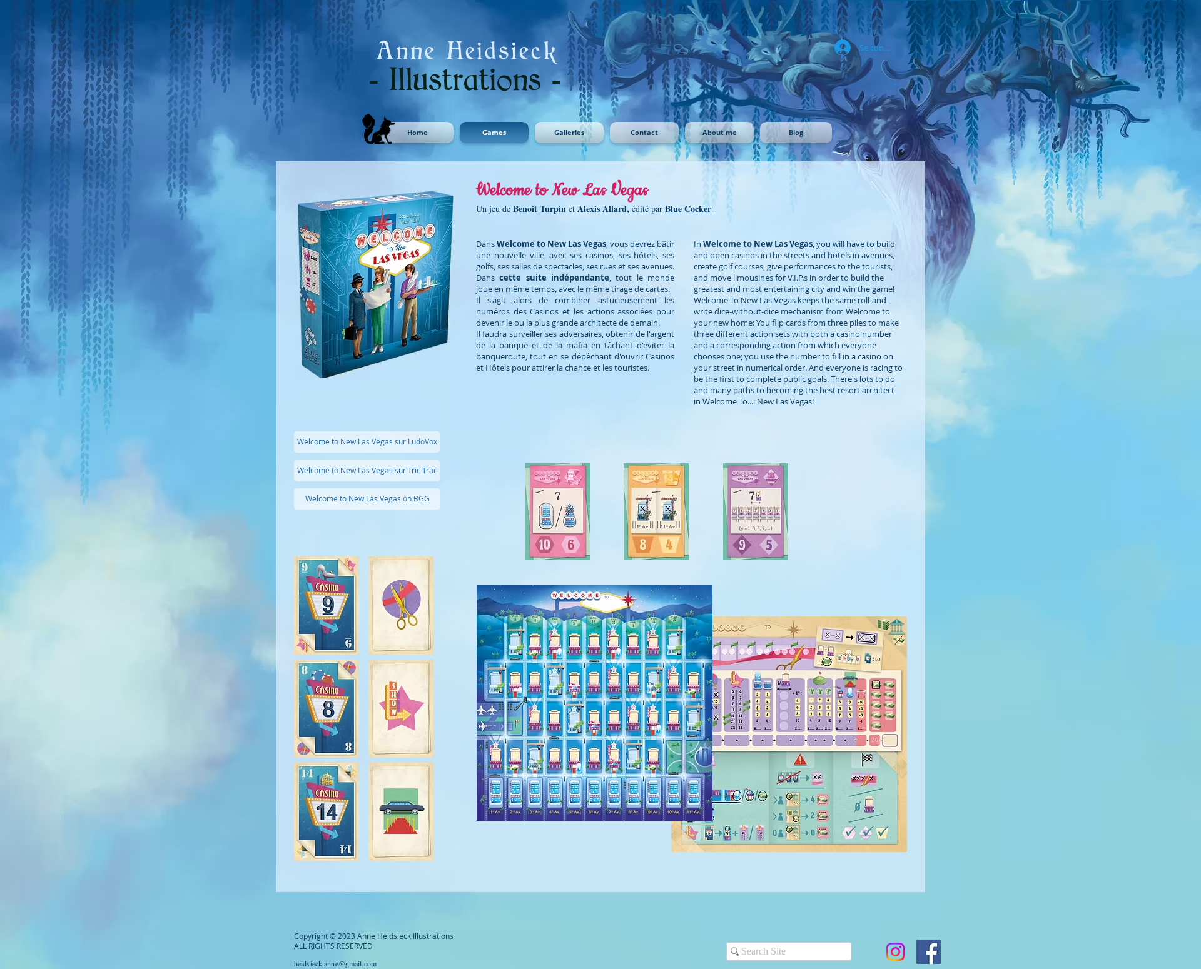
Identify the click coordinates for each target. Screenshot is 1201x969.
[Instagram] (895, 952)
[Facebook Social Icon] (928, 952)
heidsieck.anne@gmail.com (335, 963)
